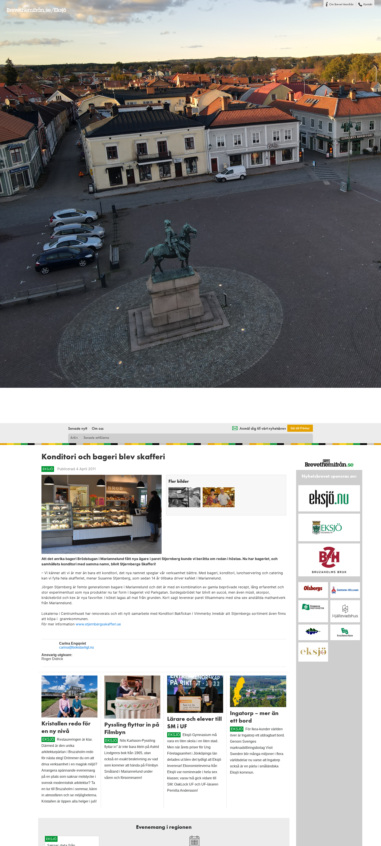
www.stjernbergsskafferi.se (98, 624)
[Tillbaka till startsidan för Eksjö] (33, 6)
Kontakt (367, 4)
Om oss (97, 428)
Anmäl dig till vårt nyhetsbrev (262, 428)
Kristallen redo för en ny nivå (66, 727)
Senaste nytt (77, 428)
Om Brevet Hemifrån (341, 4)
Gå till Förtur (300, 428)
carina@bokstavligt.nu (76, 647)
